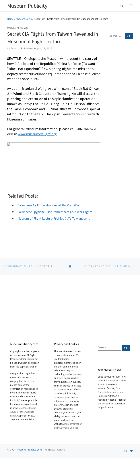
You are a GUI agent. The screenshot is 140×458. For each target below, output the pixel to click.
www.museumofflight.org (37, 134)
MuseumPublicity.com (29, 449)
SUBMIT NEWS (115, 380)
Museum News (24, 18)
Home (10, 18)
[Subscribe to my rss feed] (126, 451)
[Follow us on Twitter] (131, 451)
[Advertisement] (121, 101)
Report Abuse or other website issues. (23, 411)
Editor (14, 48)
